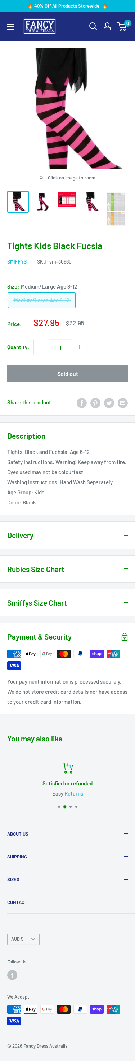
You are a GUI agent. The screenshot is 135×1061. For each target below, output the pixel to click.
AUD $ (17, 939)
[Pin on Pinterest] (95, 402)
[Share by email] (123, 402)
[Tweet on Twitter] (109, 402)
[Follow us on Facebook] (12, 975)
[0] (121, 26)
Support (105, 793)
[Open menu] (10, 27)
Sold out (67, 373)
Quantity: (18, 347)
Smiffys (17, 262)
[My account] (107, 26)
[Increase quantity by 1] (79, 347)
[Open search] (93, 26)
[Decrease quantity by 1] (41, 347)
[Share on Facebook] (82, 402)
